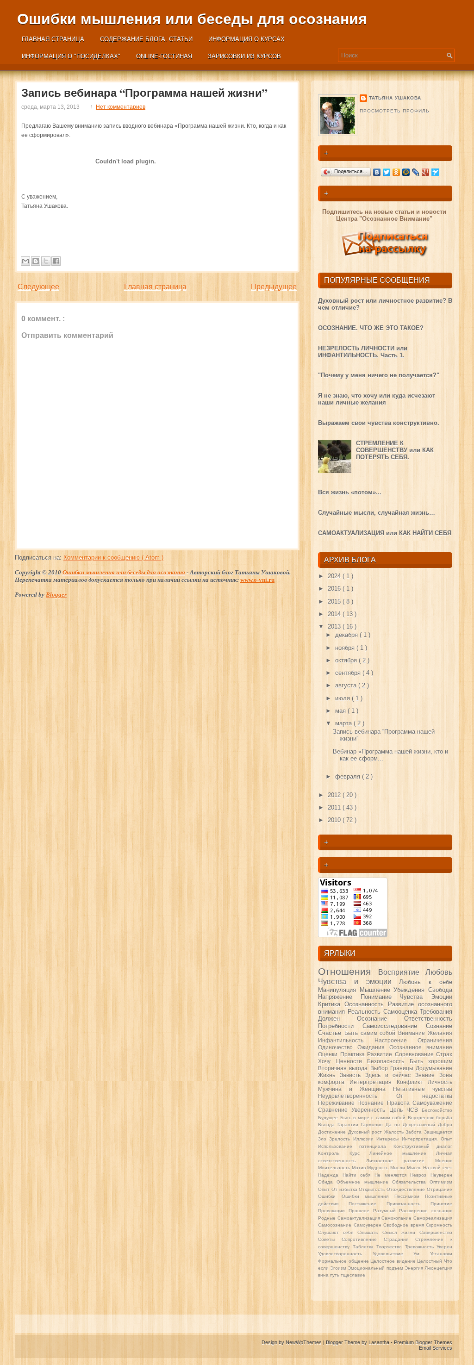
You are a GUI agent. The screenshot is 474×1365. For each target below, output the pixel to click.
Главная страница (53, 39)
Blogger (56, 594)
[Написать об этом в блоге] (35, 261)
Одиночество (337, 1047)
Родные (327, 1218)
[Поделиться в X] (45, 261)
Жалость (395, 1131)
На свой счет (437, 1167)
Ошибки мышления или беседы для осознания (192, 19)
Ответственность (428, 1018)
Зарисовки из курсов (244, 56)
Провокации (333, 1210)
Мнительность (335, 1167)
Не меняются (392, 1175)
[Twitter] (387, 172)
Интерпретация (373, 1082)
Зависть (352, 1075)
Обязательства (411, 1181)
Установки (441, 1253)
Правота (399, 1103)
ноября (345, 647)
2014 (335, 614)
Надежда (330, 1175)
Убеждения (410, 989)
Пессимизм (409, 1196)
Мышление (377, 989)
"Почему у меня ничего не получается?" (378, 375)
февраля (348, 776)
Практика (354, 1054)
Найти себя (358, 1175)
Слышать (369, 1232)
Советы (330, 1239)
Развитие (381, 1054)
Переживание (337, 1103)
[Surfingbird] (435, 172)
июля (343, 698)
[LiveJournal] (416, 172)
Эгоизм (339, 1268)
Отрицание (439, 1189)
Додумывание (434, 1068)
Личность (440, 1082)
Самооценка (401, 1011)
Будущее (329, 1117)
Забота (414, 1131)
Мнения (443, 1160)
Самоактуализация (359, 1218)
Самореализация (432, 1218)
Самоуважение (432, 1103)
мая (341, 710)
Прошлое (361, 1210)
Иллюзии (364, 1138)
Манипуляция (339, 989)
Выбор (380, 1068)
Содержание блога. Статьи (146, 39)
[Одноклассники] (396, 172)
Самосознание (336, 1225)
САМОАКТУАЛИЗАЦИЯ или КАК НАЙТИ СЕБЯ (384, 533)
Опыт (324, 1189)
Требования (436, 1011)
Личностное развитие (400, 1160)
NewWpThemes (304, 1342)
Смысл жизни (400, 1232)
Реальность (365, 1011)
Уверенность (370, 1110)
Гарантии (349, 1124)
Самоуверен (369, 1225)
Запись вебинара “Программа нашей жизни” (144, 92)
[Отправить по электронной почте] (25, 261)
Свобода (440, 989)
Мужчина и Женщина (355, 1089)
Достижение (333, 1131)
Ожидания (373, 1047)
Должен (337, 1018)
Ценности (352, 1061)
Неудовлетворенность (357, 1096)
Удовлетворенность (345, 1253)
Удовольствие (393, 1253)
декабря (347, 634)
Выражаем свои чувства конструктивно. (378, 422)
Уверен (444, 1246)
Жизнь (329, 1075)
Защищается (438, 1131)
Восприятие (402, 972)
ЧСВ (414, 1110)
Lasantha (379, 1342)
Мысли (398, 1167)
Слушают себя (337, 1232)
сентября (348, 672)
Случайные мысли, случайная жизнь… (376, 512)
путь (335, 1275)
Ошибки (330, 1196)
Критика (331, 1004)
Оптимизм (441, 1181)
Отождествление (407, 1189)
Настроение (396, 1040)
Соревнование (416, 1054)
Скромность (439, 1225)
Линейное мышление (402, 1153)
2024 (335, 576)
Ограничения (435, 1040)
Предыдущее (274, 287)
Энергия (414, 1268)
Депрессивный (420, 1124)
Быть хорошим (431, 1061)
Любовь (438, 972)
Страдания (399, 1239)
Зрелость (341, 1138)
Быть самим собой (371, 1033)
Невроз (420, 1175)
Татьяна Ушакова (395, 97)
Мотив (360, 1167)
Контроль (333, 1153)
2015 (335, 601)
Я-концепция (438, 1268)
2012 (335, 795)
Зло (323, 1138)
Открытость (373, 1189)
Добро (445, 1124)
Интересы (388, 1138)
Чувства (415, 996)
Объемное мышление (364, 1181)
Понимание (380, 996)
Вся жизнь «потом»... (349, 492)
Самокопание (397, 1218)
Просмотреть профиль (395, 110)
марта (344, 723)
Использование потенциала (355, 1146)
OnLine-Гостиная (164, 56)
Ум (421, 1253)
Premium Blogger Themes (423, 1342)
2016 (335, 588)
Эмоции (441, 996)
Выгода (327, 1124)
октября (347, 660)
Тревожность (421, 1246)
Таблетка (365, 1246)
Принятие (441, 1203)
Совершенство (435, 1232)
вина (324, 1275)
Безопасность (388, 1061)
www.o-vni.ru (257, 579)
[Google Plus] (425, 172)
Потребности (340, 1025)
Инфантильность (346, 1040)
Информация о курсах (246, 39)
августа (346, 685)
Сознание (439, 1025)
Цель (397, 1110)
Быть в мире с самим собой (374, 1117)
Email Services (435, 1348)
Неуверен (441, 1175)
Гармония (373, 1124)
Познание (372, 1103)
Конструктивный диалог (422, 1146)
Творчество (390, 1246)
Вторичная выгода (344, 1068)
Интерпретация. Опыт (427, 1138)
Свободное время (404, 1225)
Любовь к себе (425, 982)
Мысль (415, 1167)
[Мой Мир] (406, 172)
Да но (394, 1124)
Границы (403, 1068)
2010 (335, 820)
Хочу (327, 1061)
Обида (327, 1181)
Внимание (413, 1033)
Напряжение (339, 996)
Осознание (380, 1018)
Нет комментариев (120, 107)
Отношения (348, 971)
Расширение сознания (425, 1210)
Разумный (386, 1210)
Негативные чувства (422, 1089)
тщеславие (353, 1275)
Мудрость (378, 1167)
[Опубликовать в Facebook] (56, 261)
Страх (444, 1054)
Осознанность (366, 1004)
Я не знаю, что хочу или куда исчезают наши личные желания (376, 399)
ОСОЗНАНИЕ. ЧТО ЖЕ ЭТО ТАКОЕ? (371, 327)
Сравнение (334, 1110)
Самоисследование (394, 1025)
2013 (335, 626)
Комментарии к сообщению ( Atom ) (113, 557)
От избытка (345, 1189)
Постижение (368, 1203)
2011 (335, 807)
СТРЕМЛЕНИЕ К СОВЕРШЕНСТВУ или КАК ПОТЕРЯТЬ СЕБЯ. (395, 450)
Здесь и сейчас (390, 1075)
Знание (427, 1075)
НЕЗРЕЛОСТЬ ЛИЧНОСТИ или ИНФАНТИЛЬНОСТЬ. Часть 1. (362, 352)
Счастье (331, 1032)
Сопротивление (363, 1239)
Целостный (430, 1261)
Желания (440, 1033)
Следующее (38, 287)
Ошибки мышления (368, 1196)
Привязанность (408, 1203)
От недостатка (424, 1096)
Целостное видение (393, 1261)
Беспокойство (437, 1110)
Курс (359, 1153)
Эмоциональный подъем (376, 1268)
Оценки (329, 1054)
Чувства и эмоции (358, 981)
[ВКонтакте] (377, 172)
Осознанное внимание (420, 1047)
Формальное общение (344, 1261)
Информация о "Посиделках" (71, 56)
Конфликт (412, 1082)
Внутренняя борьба (430, 1117)
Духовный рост (366, 1131)
